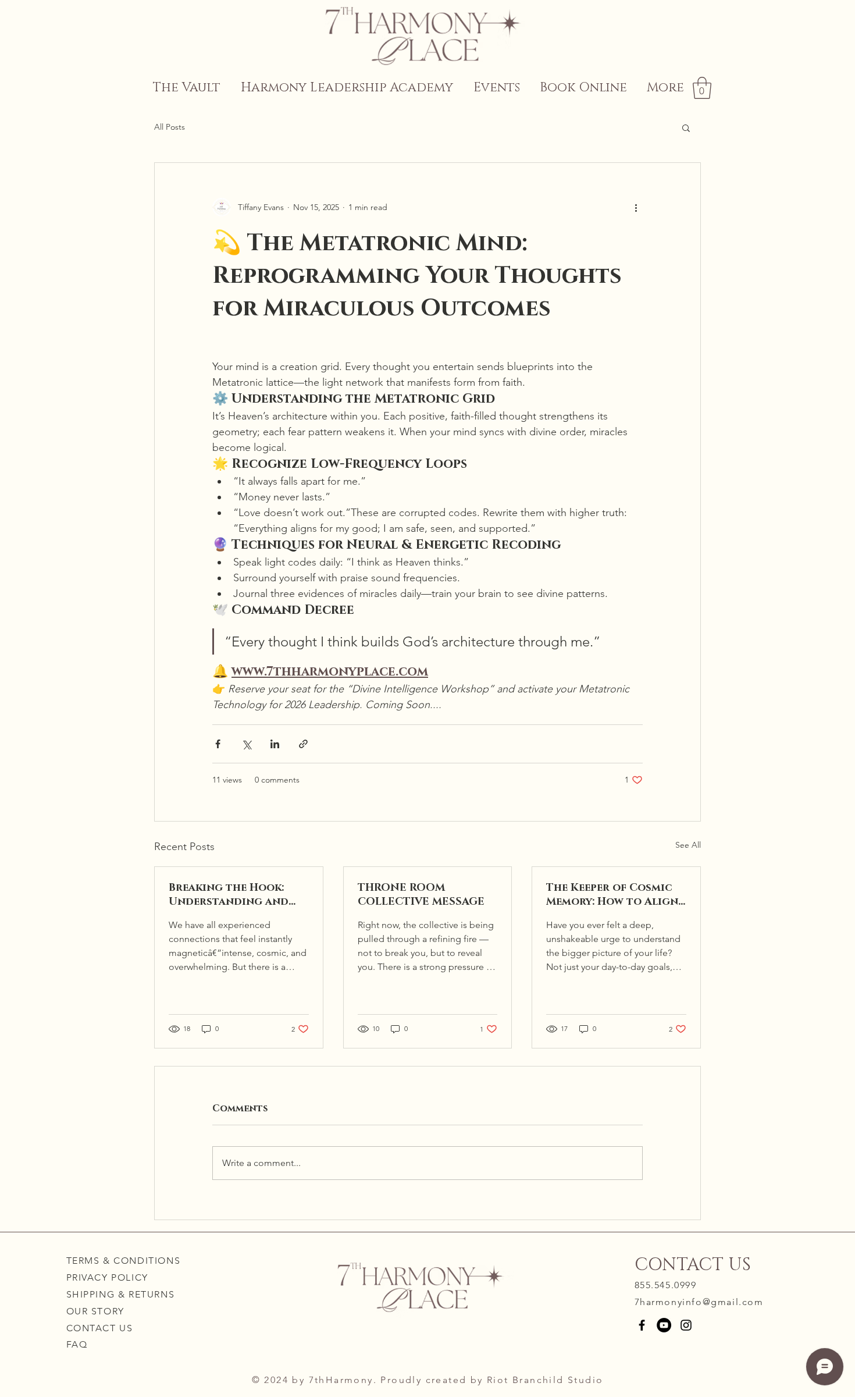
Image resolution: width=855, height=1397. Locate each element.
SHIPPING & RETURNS (120, 1294)
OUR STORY (95, 1311)
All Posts (169, 127)
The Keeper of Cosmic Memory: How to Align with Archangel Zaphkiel (612, 895)
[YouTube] (664, 1325)
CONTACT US (99, 1328)
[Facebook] (642, 1325)
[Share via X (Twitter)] (246, 743)
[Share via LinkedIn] (274, 743)
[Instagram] (686, 1325)
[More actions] (636, 207)
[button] (702, 88)
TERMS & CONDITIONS (123, 1260)
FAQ (77, 1344)
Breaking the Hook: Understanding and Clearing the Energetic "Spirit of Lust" (228, 895)
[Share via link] (303, 743)
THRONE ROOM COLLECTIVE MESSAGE (421, 895)
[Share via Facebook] (217, 743)
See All (688, 845)
